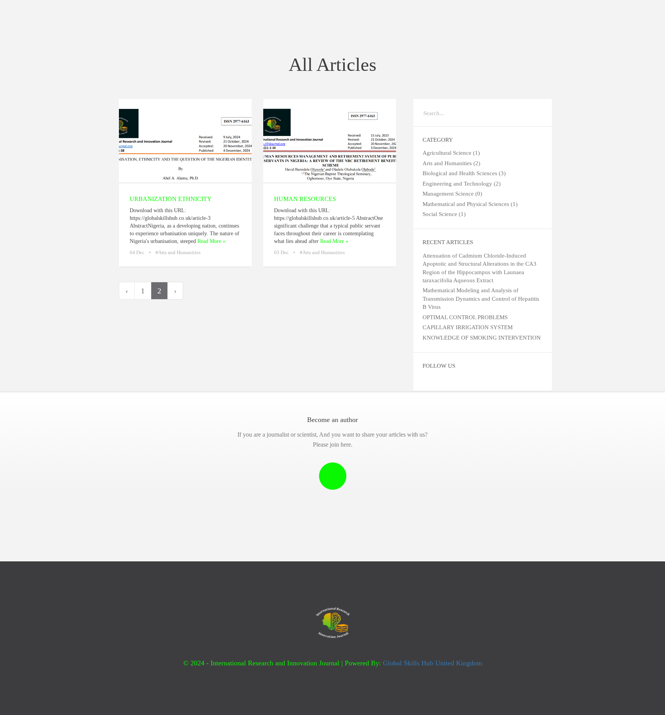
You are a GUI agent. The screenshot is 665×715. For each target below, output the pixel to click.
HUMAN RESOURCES (305, 199)
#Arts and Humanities (178, 252)
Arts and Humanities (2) (451, 163)
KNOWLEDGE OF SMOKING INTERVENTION (482, 338)
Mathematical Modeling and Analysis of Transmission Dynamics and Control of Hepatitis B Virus (481, 298)
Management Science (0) (452, 194)
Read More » (211, 241)
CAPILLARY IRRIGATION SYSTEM (468, 327)
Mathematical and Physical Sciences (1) (470, 204)
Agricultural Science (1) (451, 153)
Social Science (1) (444, 214)
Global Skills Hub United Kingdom (432, 663)
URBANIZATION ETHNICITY (171, 199)
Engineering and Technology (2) (462, 184)
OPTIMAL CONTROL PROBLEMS (465, 317)
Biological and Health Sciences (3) (464, 173)
